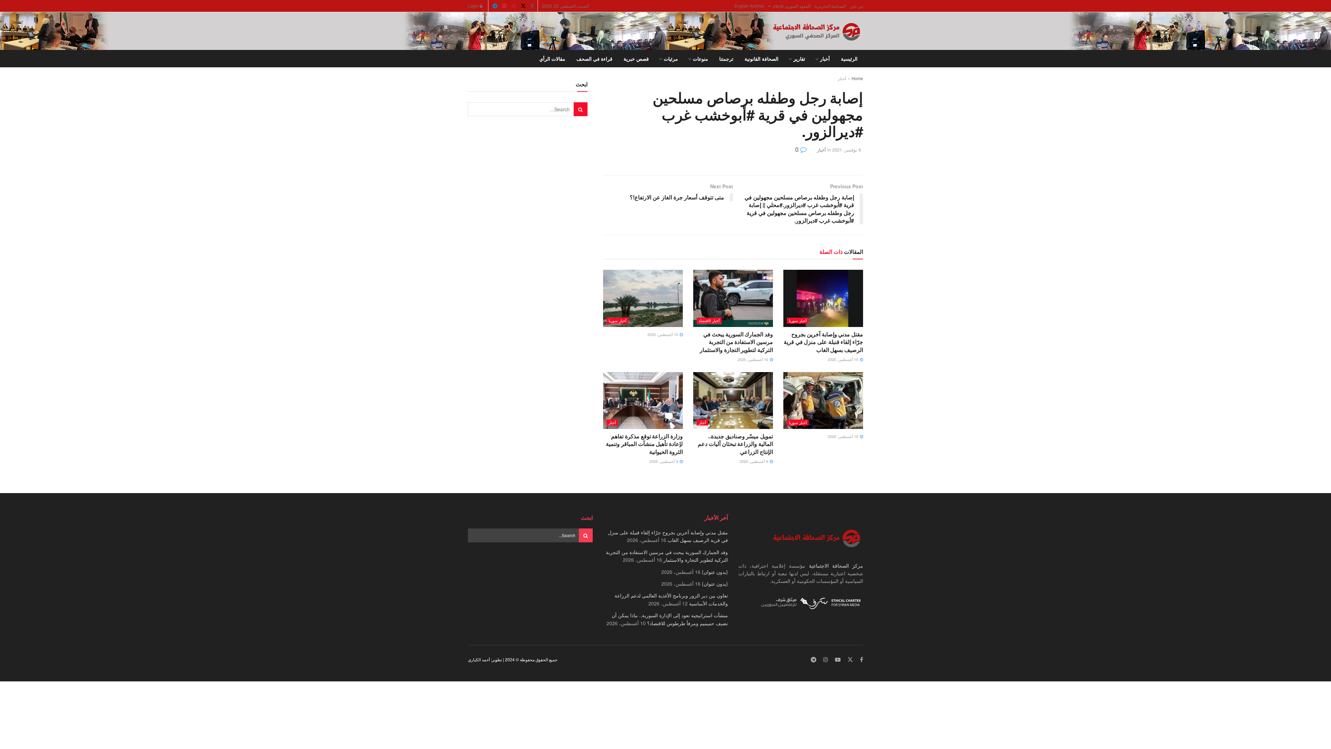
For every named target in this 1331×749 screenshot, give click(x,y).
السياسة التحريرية (830, 6)
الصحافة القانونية (761, 58)
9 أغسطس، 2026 (754, 461)
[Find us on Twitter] (523, 6)
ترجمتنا (726, 58)
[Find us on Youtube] (513, 6)
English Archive (749, 6)
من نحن (856, 6)
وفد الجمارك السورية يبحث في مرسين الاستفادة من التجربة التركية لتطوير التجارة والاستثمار (736, 342)
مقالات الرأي (552, 58)
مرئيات (671, 58)
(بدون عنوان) (715, 571)
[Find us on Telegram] (495, 6)
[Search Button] (470, 58)
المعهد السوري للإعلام (791, 6)
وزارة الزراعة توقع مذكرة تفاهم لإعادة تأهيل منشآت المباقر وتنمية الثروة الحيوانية (644, 444)
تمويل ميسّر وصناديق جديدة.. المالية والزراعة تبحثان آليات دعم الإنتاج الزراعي (735, 444)
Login (474, 6)
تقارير (799, 58)
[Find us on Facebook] (532, 6)
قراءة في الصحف (594, 58)
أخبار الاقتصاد (709, 320)
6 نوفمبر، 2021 (846, 149)
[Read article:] (643, 298)
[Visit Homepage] (818, 31)
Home (857, 78)
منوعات (700, 58)
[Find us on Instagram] (504, 6)
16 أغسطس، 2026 (843, 359)
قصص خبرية (636, 58)
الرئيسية (849, 58)
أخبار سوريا (798, 320)
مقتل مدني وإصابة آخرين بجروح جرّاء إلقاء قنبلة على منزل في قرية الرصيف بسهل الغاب (823, 342)
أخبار (825, 58)
